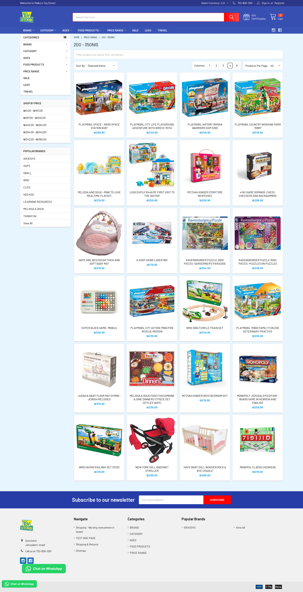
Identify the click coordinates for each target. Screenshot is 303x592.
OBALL (27, 173)
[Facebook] (280, 30)
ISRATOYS (29, 158)
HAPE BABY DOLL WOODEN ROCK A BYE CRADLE (205, 468)
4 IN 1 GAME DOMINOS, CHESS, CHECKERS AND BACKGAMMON (257, 193)
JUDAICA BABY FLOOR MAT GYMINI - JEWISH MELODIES (99, 397)
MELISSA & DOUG (33, 208)
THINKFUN (29, 216)
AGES (65, 30)
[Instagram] (273, 30)
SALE (135, 30)
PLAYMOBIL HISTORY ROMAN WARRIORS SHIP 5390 (205, 126)
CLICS (26, 187)
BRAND (27, 30)
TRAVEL (162, 30)
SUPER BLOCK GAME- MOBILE (99, 327)
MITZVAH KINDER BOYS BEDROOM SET (205, 395)
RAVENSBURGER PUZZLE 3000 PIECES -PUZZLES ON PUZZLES (257, 261)
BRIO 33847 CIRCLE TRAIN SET (204, 327)
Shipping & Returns (87, 544)
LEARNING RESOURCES (37, 201)
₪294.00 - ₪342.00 (34, 132)
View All (27, 223)
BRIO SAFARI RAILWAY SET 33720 (99, 467)
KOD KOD (28, 194)
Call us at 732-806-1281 (38, 551)
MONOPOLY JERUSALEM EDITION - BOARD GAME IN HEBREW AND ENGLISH (257, 399)
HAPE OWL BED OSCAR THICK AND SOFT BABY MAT (99, 261)
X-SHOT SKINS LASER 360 (151, 260)
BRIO (26, 180)
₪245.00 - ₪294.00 (34, 125)
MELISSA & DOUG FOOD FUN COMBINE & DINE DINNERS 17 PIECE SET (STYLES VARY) (152, 399)
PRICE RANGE (115, 30)
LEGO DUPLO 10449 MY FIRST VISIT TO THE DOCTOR (152, 193)
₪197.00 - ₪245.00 (34, 117)
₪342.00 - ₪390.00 (34, 139)
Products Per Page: (256, 65)
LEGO (148, 30)
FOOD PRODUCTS (88, 30)
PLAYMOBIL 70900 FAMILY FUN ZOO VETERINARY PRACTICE (257, 329)
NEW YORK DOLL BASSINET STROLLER (152, 468)
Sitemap (81, 550)
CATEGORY (47, 30)
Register (279, 3)
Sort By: (81, 65)
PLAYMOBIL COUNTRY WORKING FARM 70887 (258, 126)
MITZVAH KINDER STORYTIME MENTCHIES (205, 193)
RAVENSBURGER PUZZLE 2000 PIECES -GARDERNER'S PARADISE (205, 261)
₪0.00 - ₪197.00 (33, 110)
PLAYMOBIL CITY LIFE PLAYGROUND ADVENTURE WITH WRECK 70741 (152, 126)
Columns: (200, 65)
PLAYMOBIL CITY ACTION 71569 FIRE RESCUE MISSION (152, 329)
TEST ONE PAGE (86, 538)
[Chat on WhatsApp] (44, 568)
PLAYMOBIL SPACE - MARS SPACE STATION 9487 (99, 126)
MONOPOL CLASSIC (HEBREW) (258, 467)
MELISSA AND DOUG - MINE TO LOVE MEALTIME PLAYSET (99, 193)
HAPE (26, 165)
